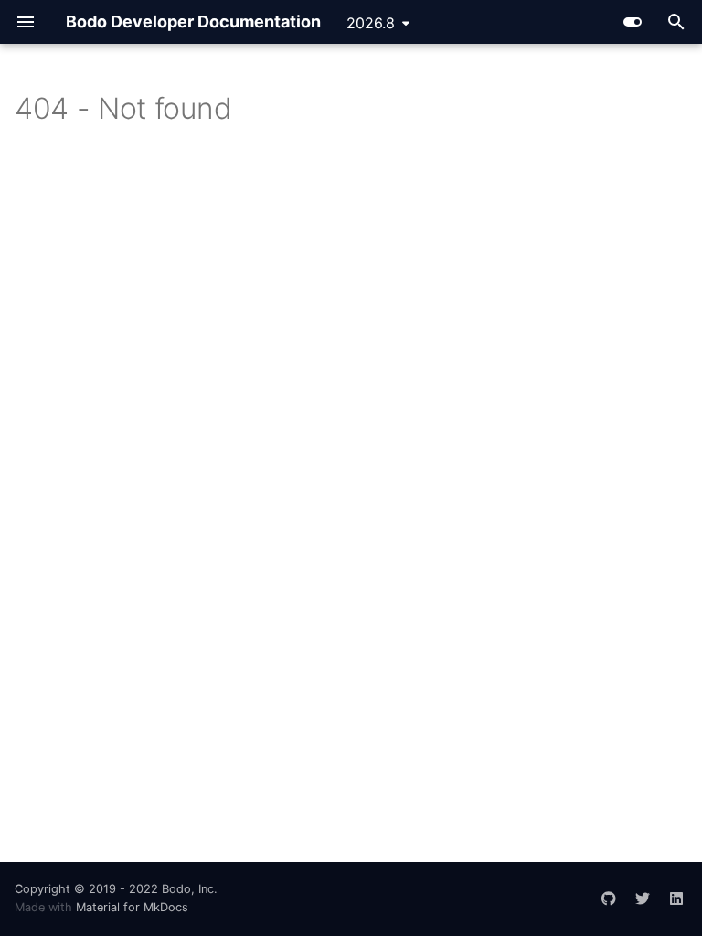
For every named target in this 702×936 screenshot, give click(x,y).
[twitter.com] (642, 891)
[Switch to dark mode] (632, 22)
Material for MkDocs (132, 907)
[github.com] (608, 891)
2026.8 (370, 23)
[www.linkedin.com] (676, 891)
